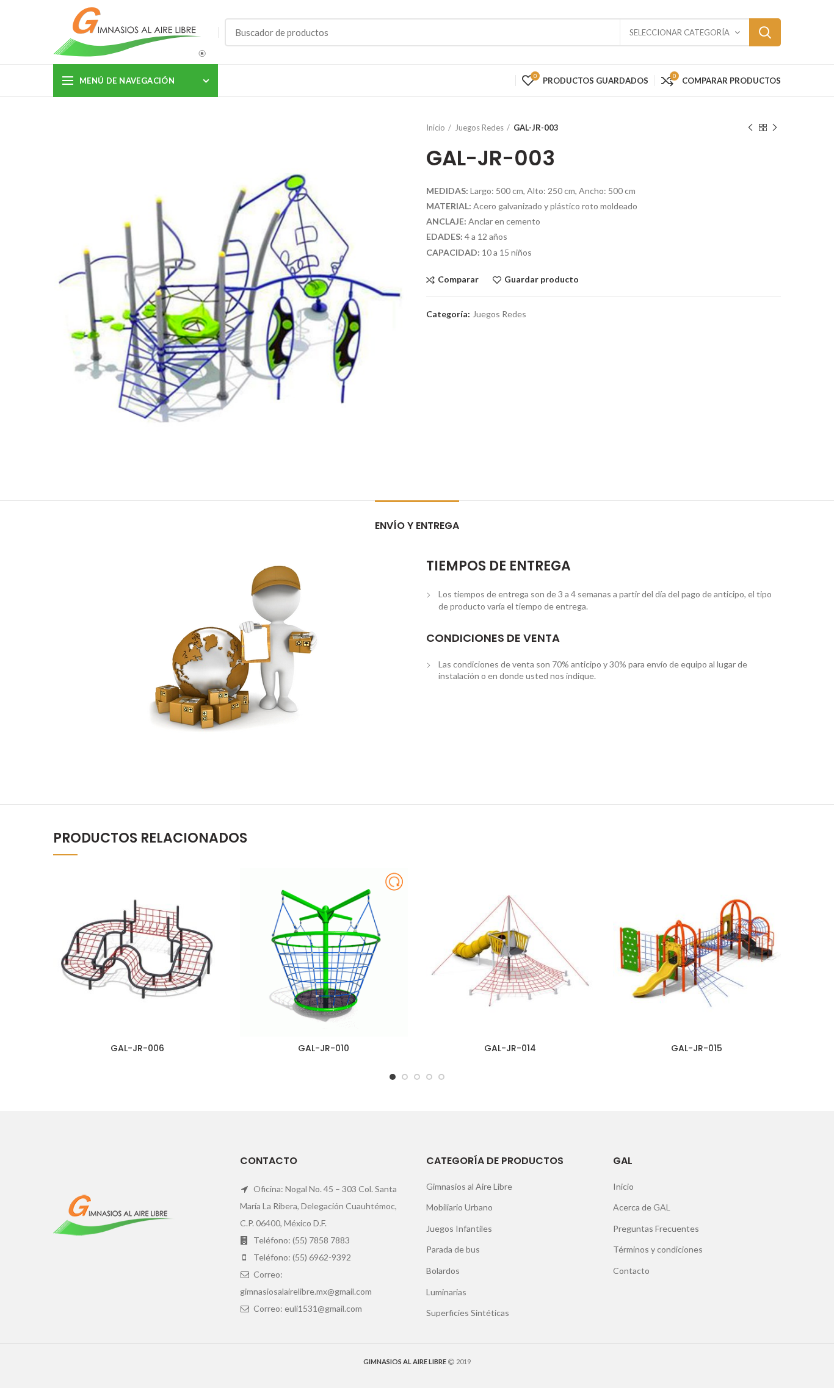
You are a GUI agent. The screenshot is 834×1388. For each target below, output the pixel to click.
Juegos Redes (479, 127)
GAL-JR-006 (137, 1048)
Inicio (435, 127)
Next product (775, 127)
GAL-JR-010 (323, 1048)
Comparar (458, 279)
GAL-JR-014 (510, 1048)
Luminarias (446, 1292)
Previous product (750, 127)
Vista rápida (212, 915)
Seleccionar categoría (679, 32)
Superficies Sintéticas (467, 1312)
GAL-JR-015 (696, 1048)
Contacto (631, 1270)
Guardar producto (541, 279)
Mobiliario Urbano (459, 1207)
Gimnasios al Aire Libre (469, 1186)
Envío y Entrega (417, 526)
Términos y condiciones (658, 1249)
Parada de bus (453, 1249)
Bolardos (443, 1270)
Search (765, 32)
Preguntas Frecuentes (656, 1228)
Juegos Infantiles (459, 1228)
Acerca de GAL (641, 1207)
